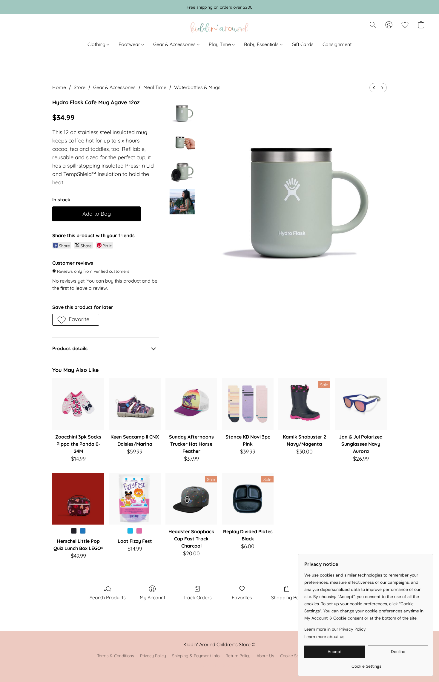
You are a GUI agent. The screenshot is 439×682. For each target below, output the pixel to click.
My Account (152, 597)
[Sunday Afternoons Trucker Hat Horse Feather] (191, 404)
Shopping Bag (286, 597)
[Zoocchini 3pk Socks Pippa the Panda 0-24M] (78, 404)
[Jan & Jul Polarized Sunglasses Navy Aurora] (361, 404)
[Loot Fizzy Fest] (135, 499)
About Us (265, 655)
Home (59, 87)
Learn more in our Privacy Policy (335, 629)
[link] (366, 664)
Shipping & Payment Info (196, 655)
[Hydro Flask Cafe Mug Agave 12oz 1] (182, 142)
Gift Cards (303, 44)
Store (79, 87)
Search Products (108, 597)
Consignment (337, 44)
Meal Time (154, 87)
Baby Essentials (262, 44)
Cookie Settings (295, 655)
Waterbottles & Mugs (197, 87)
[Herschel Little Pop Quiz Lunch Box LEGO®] (78, 499)
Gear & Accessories (175, 44)
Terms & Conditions (115, 655)
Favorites (242, 597)
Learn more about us (324, 636)
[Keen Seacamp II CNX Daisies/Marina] (135, 404)
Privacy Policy (153, 655)
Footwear (130, 44)
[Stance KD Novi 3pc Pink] (248, 404)
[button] (219, 28)
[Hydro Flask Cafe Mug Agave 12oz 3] (182, 201)
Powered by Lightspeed (219, 666)
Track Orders (197, 597)
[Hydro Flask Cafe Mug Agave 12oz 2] (182, 172)
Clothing (97, 44)
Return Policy (238, 655)
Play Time (220, 44)
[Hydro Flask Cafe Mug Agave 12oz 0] (182, 112)
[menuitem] (374, 87)
